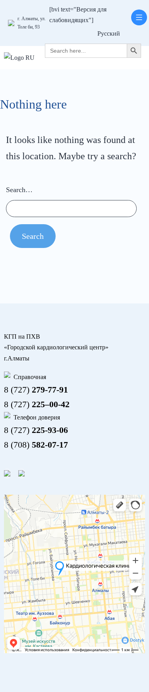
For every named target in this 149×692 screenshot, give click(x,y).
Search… (19, 190)
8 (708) (36, 445)
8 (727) (36, 390)
